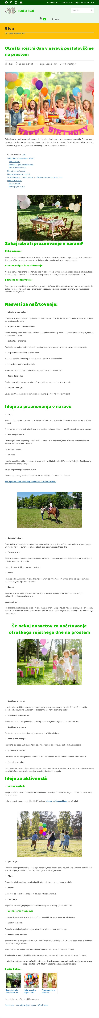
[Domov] (6, 34)
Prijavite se (82, 2)
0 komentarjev (70, 64)
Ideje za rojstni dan (17, 34)
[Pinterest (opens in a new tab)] (11, 2)
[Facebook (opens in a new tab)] (7, 2)
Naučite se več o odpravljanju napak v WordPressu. (26, 1005)
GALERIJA (51, 2)
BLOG (58, 2)
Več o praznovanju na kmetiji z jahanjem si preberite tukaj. (30, 481)
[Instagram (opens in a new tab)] (15, 2)
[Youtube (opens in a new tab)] (21, 2)
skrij (24, 155)
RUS (92, 2)
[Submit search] (91, 10)
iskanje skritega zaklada (56, 801)
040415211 (73, 2)
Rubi (11, 64)
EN (88, 2)
